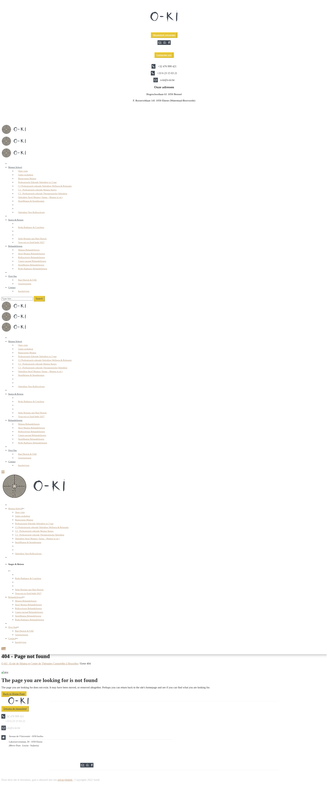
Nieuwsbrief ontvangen (164, 35)
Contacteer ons (164, 55)
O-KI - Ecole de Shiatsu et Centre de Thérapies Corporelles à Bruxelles (39, 663)
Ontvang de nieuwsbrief (15, 709)
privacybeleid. (65, 779)
